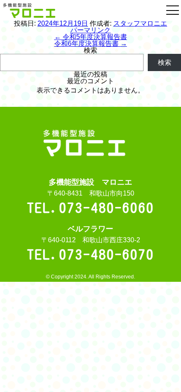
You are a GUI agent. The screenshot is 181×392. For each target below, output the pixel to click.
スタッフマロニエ (140, 23)
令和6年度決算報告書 (90, 43)
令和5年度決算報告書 (90, 36)
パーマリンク (90, 30)
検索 (90, 50)
